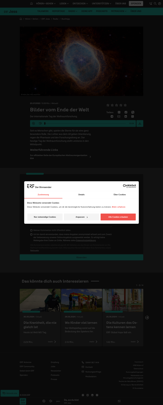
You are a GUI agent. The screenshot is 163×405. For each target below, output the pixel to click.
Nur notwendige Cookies (45, 217)
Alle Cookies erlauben (118, 217)
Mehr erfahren (118, 207)
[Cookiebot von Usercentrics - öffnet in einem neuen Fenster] (125, 186)
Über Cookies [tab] (120, 194)
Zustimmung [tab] (43, 194)
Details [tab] (81, 194)
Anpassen (80, 217)
